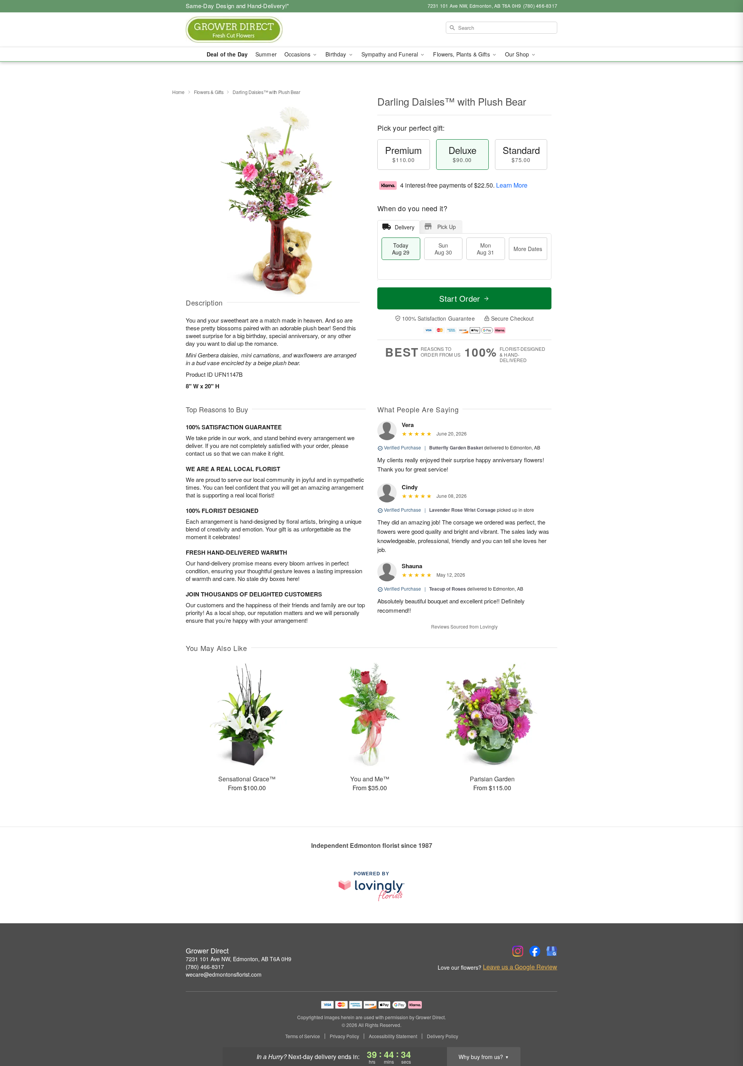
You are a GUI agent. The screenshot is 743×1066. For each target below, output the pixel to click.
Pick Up (446, 227)
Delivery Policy (442, 1036)
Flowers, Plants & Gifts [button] (462, 54)
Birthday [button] (336, 54)
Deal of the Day (227, 54)
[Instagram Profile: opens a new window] (517, 951)
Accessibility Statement (393, 1036)
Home (178, 92)
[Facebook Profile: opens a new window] (534, 951)
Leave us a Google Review (520, 967)
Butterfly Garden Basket (456, 447)
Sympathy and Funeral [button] (390, 54)
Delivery (404, 227)
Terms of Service (302, 1036)
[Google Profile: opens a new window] (551, 951)
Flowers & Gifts (209, 92)
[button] (722, 1033)
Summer (266, 54)
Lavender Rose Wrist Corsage (462, 509)
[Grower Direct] (241, 29)
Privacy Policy (344, 1036)
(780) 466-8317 (205, 966)
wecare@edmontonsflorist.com (224, 974)
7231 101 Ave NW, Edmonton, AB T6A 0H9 (238, 959)
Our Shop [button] (518, 54)
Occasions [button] (298, 54)
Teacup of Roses (447, 588)
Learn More (511, 185)
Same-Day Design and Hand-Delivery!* (237, 6)
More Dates (528, 249)
